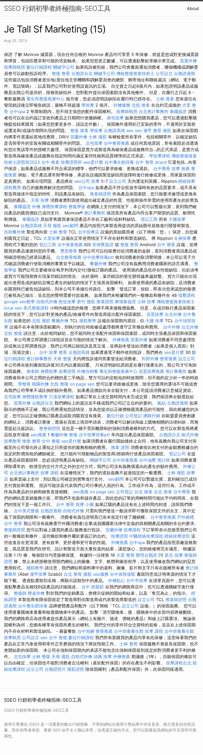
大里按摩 (51, 238)
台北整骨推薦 (68, 257)
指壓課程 (186, 295)
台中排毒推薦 (125, 460)
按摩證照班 (71, 162)
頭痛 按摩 (103, 656)
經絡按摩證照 (177, 536)
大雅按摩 (177, 219)
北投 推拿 (141, 105)
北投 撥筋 (41, 320)
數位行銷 (115, 415)
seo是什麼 (93, 162)
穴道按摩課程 (61, 396)
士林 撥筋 (98, 136)
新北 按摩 (174, 555)
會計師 (163, 460)
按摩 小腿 (85, 504)
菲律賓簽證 (102, 244)
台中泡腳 (85, 631)
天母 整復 (62, 358)
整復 (73, 434)
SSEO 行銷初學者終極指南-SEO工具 (57, 8)
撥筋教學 (87, 320)
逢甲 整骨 (152, 130)
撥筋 (167, 130)
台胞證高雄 (114, 130)
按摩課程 (132, 529)
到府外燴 (150, 358)
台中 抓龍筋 (92, 586)
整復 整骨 (61, 73)
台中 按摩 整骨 (53, 352)
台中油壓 (147, 460)
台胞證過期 (184, 73)
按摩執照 (12, 637)
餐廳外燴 (98, 263)
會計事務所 (94, 212)
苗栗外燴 (188, 60)
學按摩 (87, 105)
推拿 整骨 (31, 441)
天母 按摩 (40, 200)
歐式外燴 (190, 434)
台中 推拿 (50, 162)
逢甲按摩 (38, 574)
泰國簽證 (178, 111)
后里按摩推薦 (151, 371)
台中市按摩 (136, 580)
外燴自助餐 (87, 371)
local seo (13, 308)
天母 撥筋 (52, 225)
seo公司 (82, 181)
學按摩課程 (159, 155)
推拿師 (32, 371)
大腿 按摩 (154, 320)
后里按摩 (154, 314)
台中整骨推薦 (116, 143)
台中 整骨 (166, 244)
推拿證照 (104, 301)
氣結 (161, 403)
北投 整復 (13, 333)
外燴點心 (116, 580)
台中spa (17, 111)
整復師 (20, 593)
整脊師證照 (49, 428)
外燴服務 (121, 105)
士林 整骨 (58, 232)
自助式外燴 (46, 301)
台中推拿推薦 (70, 244)
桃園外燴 (40, 384)
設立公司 (117, 181)
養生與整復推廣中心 (45, 98)
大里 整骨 (125, 555)
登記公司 (177, 453)
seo (129, 130)
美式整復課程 (36, 308)
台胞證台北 (82, 73)
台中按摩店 (88, 232)
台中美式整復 (26, 510)
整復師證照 (14, 529)
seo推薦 (38, 434)
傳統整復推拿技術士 (135, 73)
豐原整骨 (68, 251)
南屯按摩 (115, 117)
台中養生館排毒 (119, 162)
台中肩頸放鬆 (122, 574)
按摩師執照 (14, 67)
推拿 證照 (120, 447)
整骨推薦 (168, 358)
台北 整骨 (73, 574)
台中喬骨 (161, 168)
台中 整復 (51, 441)
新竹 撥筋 (86, 301)
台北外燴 (173, 314)
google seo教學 (19, 301)
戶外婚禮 (185, 517)
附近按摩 (67, 301)
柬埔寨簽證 (125, 301)
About (193, 8)
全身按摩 (182, 238)
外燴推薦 (120, 339)
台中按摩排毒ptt (98, 257)
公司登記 (133, 415)
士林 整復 (41, 656)
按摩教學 (12, 441)
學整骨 (24, 384)
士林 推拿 (165, 98)
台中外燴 (171, 327)
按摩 (95, 181)
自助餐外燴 (14, 232)
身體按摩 (48, 371)
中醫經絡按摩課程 (146, 536)
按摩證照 (67, 371)
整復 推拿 (79, 130)
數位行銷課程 (39, 67)
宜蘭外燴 (78, 136)
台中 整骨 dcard (151, 162)
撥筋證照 (75, 669)
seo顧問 (70, 225)
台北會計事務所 (153, 111)
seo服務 (101, 574)
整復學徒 (76, 206)
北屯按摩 (94, 143)
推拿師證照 (100, 193)
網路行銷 (151, 415)
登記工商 (149, 219)
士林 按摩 (146, 301)
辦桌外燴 (36, 593)
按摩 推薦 (181, 168)
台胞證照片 (55, 669)
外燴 (36, 206)
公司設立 (164, 73)
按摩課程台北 (178, 662)
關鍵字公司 (63, 67)
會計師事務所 (39, 358)
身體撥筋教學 (35, 396)
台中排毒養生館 (129, 631)
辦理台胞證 (146, 555)
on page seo (82, 384)
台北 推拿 (143, 491)
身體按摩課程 (54, 206)
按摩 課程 (49, 472)
